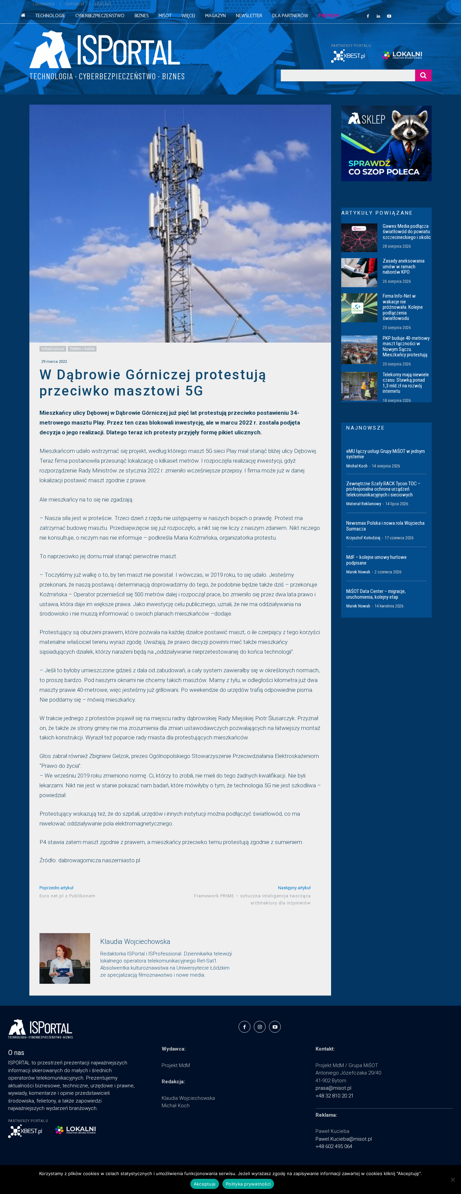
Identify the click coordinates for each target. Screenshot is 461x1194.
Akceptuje (205, 1184)
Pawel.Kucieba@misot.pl (344, 1139)
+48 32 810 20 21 (335, 1096)
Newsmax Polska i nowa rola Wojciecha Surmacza (385, 526)
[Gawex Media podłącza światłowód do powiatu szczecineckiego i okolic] (359, 237)
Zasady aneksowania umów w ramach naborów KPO (404, 266)
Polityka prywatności (248, 1184)
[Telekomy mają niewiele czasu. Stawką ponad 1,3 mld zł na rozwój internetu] (359, 386)
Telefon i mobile (82, 348)
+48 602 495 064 (334, 1146)
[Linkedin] (378, 16)
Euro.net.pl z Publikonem (67, 895)
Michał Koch (357, 465)
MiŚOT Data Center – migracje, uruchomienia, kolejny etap (376, 594)
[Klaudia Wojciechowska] (64, 958)
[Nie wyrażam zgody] (452, 1179)
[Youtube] (389, 16)
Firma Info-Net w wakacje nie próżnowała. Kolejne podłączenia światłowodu (403, 307)
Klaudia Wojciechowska (135, 941)
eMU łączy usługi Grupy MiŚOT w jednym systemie (385, 454)
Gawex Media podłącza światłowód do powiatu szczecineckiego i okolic (407, 231)
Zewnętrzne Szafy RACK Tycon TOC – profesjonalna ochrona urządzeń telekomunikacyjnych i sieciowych (383, 489)
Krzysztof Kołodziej (363, 537)
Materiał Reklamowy (363, 503)
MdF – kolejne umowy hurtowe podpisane (376, 560)
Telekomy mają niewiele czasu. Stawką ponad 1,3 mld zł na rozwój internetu (406, 383)
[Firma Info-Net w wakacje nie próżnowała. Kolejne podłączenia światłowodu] (359, 307)
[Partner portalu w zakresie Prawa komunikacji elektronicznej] (406, 55)
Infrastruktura (53, 348)
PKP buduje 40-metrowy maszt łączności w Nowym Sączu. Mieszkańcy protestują (406, 346)
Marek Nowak (358, 571)
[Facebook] (368, 16)
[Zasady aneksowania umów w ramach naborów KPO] (359, 272)
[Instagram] (260, 1027)
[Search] (423, 75)
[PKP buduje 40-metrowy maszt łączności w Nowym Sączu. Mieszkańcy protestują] (359, 349)
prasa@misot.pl (333, 1088)
